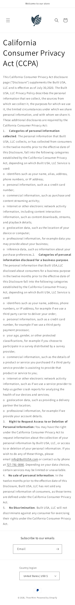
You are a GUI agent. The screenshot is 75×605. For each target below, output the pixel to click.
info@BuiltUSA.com (24, 459)
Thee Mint (31, 597)
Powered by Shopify (47, 597)
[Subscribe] (57, 549)
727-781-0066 (15, 464)
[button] (8, 20)
